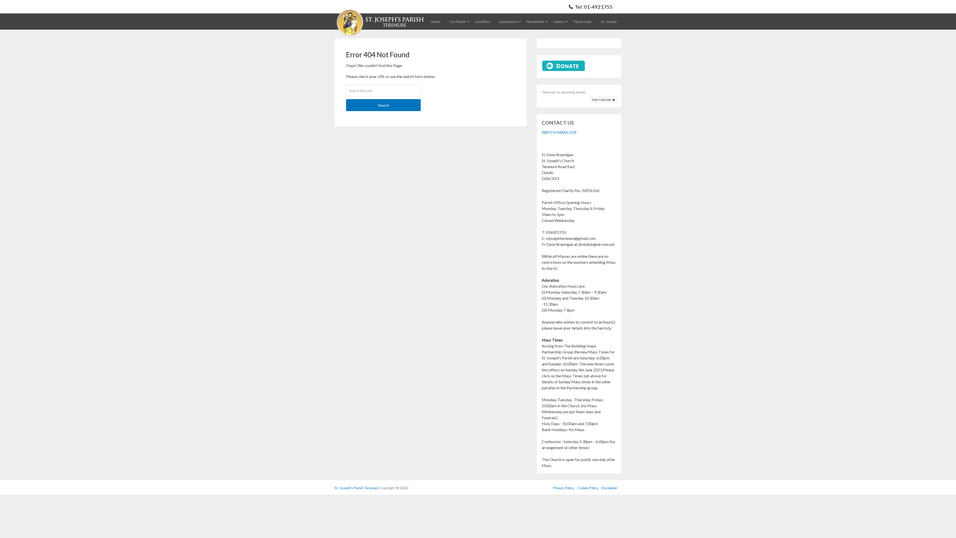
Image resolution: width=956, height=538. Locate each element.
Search (383, 105)
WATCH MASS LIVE (559, 132)
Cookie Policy (587, 488)
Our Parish (457, 21)
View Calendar (602, 99)
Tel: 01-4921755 (593, 7)
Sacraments (508, 21)
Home (435, 21)
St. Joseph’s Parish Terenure (357, 488)
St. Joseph (609, 21)
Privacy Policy (563, 488)
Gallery (558, 21)
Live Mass (482, 21)
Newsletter (535, 21)
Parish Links (582, 21)
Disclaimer (609, 488)
